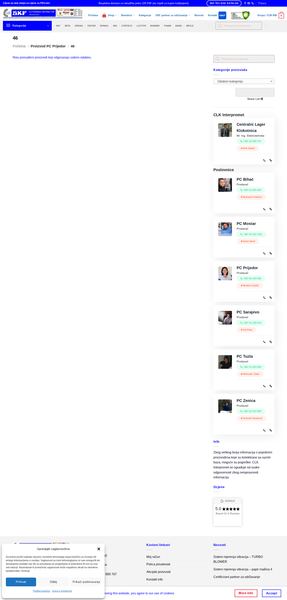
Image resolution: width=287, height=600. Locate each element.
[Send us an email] (249, 3)
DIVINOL (104, 26)
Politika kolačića (41, 591)
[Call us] (252, 3)
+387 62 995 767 (105, 574)
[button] (99, 549)
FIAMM (167, 26)
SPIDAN (79, 26)
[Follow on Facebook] (245, 3)
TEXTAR (91, 26)
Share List (254, 92)
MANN (178, 26)
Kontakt (212, 15)
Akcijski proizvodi (158, 571)
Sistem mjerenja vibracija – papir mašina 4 (242, 569)
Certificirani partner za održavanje (236, 577)
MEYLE (189, 26)
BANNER (155, 26)
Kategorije (145, 15)
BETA (67, 26)
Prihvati (21, 581)
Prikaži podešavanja (86, 581)
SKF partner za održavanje (171, 15)
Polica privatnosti (158, 564)
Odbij (53, 581)
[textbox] (243, 81)
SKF (58, 26)
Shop (110, 15)
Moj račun (153, 556)
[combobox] (244, 81)
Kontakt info (154, 579)
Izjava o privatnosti (62, 591)
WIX (115, 26)
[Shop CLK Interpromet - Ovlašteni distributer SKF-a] (42, 13)
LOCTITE (141, 26)
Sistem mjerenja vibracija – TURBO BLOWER (238, 559)
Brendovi (126, 15)
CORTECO (126, 26)
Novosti (199, 15)
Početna (93, 15)
